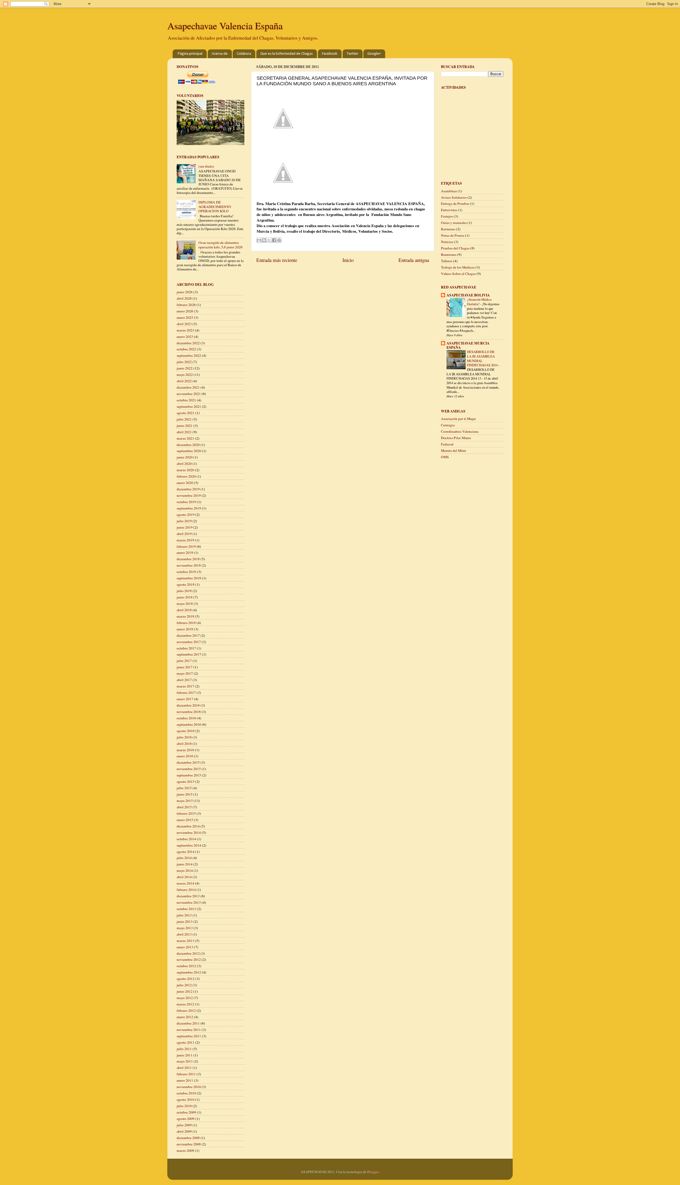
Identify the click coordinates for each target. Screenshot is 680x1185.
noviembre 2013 (189, 902)
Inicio (348, 260)
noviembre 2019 (189, 495)
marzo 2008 (185, 1150)
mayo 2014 (185, 870)
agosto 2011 (185, 1042)
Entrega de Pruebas (455, 203)
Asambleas (449, 191)
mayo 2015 (185, 800)
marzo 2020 (185, 470)
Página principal (190, 54)
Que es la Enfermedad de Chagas (286, 54)
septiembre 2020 (189, 450)
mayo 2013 (185, 927)
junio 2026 (185, 292)
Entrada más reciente (276, 260)
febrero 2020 (186, 476)
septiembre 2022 (189, 355)
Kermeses (448, 229)
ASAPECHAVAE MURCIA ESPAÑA (468, 345)
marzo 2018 (185, 616)
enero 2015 (185, 819)
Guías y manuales (454, 222)
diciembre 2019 (188, 489)
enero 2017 (185, 698)
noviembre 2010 (189, 1086)
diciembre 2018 (188, 559)
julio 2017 (184, 660)
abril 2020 (184, 463)
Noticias (447, 241)
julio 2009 (184, 1125)
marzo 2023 (185, 330)
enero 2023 (185, 336)
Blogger (373, 1171)
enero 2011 (185, 1080)
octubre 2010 (186, 1093)
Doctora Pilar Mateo (456, 437)
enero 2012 (185, 1016)
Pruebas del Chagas (455, 248)
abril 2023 (184, 323)
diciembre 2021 (188, 387)
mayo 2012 (185, 997)
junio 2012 (185, 991)
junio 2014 (185, 864)
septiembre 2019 (189, 508)
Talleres (446, 260)
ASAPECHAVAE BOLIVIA (468, 295)
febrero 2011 (186, 1074)
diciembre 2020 (188, 444)
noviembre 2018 (189, 565)
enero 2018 (185, 629)
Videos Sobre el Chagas (458, 273)
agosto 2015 (185, 781)
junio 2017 (185, 667)
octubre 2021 (186, 400)
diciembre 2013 (188, 896)
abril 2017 (184, 679)
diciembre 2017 (188, 635)
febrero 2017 (186, 692)
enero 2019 (185, 552)
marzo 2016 (185, 749)
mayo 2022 (185, 374)
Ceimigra (448, 425)
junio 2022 (185, 368)
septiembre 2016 (189, 724)
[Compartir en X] (269, 240)
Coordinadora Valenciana (459, 431)
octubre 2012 (186, 965)
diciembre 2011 (188, 1023)
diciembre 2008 (188, 1137)
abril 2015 (184, 807)
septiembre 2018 (189, 578)
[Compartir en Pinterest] (279, 240)
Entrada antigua (413, 260)
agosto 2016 (185, 730)
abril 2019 (184, 533)
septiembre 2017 (189, 654)
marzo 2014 (185, 883)
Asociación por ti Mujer (458, 418)
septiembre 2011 (189, 1036)
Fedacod (447, 444)
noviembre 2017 (189, 641)
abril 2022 (184, 381)
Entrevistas (449, 209)
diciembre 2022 (188, 343)
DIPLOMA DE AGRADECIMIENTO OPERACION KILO (214, 206)
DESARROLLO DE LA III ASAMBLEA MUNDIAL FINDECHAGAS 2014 (482, 358)
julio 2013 (184, 915)
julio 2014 (184, 857)
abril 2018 (184, 610)
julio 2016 (184, 737)
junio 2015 (185, 794)
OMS (445, 457)
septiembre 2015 (189, 775)
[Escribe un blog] (264, 240)
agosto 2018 (185, 584)
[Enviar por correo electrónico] (259, 240)
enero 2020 (185, 482)
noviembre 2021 (189, 393)
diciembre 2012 (188, 953)
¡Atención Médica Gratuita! (479, 301)
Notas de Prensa (452, 235)
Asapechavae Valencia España (225, 25)
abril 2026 (184, 298)
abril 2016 (184, 743)
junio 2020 (185, 457)
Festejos (447, 216)
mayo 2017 (185, 673)
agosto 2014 (185, 851)
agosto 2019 (185, 514)
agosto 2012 (185, 978)
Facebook (329, 54)
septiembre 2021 (189, 406)
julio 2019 (184, 521)
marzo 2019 (185, 540)
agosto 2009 (185, 1118)
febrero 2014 (186, 889)
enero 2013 (185, 947)
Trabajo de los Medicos (458, 267)
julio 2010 (184, 1105)
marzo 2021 (185, 438)
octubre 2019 (186, 501)
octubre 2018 (186, 571)
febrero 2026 (186, 304)
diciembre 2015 (188, 762)
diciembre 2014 (188, 826)
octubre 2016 (186, 718)
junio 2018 (185, 597)
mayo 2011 (185, 1061)
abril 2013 (184, 934)
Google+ (374, 54)
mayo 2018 (185, 603)
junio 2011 (185, 1055)
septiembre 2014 (189, 845)
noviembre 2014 (189, 832)
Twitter (352, 54)
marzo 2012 (185, 1004)
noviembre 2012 (189, 959)
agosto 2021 (185, 412)
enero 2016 (185, 756)
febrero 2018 (186, 622)
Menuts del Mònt (453, 450)
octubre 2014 (186, 838)
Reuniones (448, 254)
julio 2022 (184, 361)
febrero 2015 (186, 813)
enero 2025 (185, 317)
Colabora (244, 54)
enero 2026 (185, 311)
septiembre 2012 (189, 972)
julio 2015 (184, 787)
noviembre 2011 (189, 1029)
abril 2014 (184, 876)
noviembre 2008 (189, 1144)
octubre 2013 (186, 908)
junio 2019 (185, 527)
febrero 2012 (186, 1010)
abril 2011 (184, 1067)
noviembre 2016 (189, 711)
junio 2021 (185, 425)
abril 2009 (184, 1131)
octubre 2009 (186, 1112)
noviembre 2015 (189, 768)
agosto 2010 (185, 1099)
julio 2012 (184, 985)
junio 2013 (185, 921)
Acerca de (220, 54)
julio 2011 (184, 1048)
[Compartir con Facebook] (274, 240)
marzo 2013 (185, 940)
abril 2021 (184, 432)
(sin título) (206, 166)
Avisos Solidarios (454, 197)
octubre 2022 (186, 349)
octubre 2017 (186, 648)
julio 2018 (184, 590)
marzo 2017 (185, 686)
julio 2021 (184, 419)
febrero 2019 (186, 546)
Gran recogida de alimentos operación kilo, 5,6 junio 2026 (220, 244)
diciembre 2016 (188, 705)
